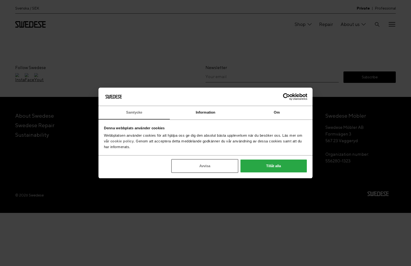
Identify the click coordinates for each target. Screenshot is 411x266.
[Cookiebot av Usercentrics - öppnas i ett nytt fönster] (286, 96)
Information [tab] (205, 112)
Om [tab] (277, 112)
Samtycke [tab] (134, 112)
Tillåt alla (273, 166)
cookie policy (122, 141)
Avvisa (204, 166)
